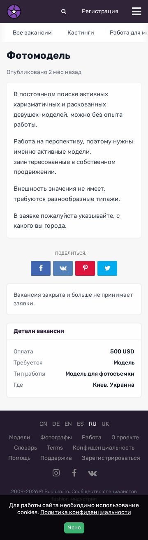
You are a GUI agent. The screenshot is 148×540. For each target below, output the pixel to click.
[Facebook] (41, 268)
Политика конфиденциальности (85, 512)
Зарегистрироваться (111, 458)
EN (68, 423)
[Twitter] (107, 268)
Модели (19, 437)
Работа (92, 437)
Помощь (19, 458)
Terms (55, 447)
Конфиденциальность (103, 447)
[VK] (63, 268)
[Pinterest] (85, 268)
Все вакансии (32, 32)
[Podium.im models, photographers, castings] (14, 11)
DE (56, 423)
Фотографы (56, 437)
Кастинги (80, 32)
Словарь (25, 447)
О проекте (125, 437)
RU (93, 423)
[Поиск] (63, 11)
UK (105, 423)
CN (43, 423)
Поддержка (56, 458)
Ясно (74, 527)
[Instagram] (56, 473)
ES (80, 423)
